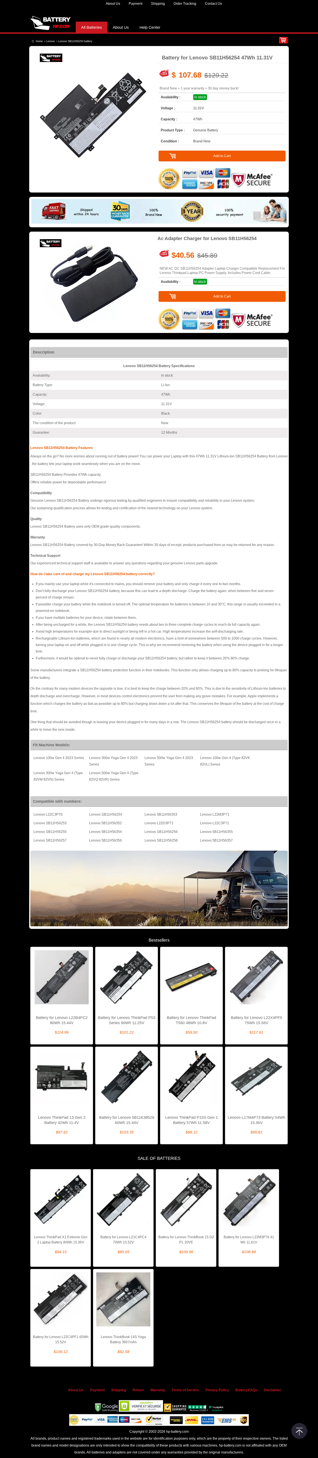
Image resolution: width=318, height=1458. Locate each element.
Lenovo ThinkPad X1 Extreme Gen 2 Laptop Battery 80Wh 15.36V (60, 1239)
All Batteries (91, 27)
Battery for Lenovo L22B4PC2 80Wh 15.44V (62, 1020)
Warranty (157, 1390)
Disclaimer (272, 1390)
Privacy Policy (217, 1390)
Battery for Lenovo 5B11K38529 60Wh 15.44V (126, 1120)
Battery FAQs (246, 1390)
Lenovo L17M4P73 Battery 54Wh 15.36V (256, 1120)
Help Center (150, 27)
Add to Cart (222, 156)
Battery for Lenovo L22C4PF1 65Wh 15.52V (60, 1339)
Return (138, 1390)
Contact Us (213, 3)
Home (39, 41)
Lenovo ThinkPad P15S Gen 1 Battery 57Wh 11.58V (191, 1120)
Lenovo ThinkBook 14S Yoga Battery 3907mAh (123, 1339)
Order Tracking (184, 3)
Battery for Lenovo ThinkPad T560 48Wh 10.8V (191, 1020)
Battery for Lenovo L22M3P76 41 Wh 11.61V (249, 1239)
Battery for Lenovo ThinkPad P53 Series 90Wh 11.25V (126, 1020)
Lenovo (50, 41)
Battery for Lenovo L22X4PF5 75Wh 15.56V (256, 1020)
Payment (135, 3)
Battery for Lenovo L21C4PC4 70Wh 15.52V (123, 1239)
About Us (113, 3)
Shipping (158, 3)
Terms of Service (185, 1390)
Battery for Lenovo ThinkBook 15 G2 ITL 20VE (186, 1239)
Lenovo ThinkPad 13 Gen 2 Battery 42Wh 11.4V (61, 1120)
